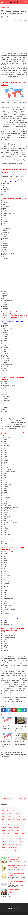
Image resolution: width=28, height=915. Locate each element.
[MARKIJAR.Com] (14, 2)
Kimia (10, 827)
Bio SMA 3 (18, 813)
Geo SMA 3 (19, 822)
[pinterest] (14, 710)
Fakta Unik (11, 819)
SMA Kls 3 (11, 841)
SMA (17, 838)
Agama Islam (5, 808)
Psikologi (23, 833)
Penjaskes (16, 833)
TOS (22, 906)
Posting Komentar (22, 20)
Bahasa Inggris (16, 810)
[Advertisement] (14, 37)
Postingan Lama (22, 798)
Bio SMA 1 (4, 813)
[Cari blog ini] (26, 2)
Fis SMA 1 (18, 819)
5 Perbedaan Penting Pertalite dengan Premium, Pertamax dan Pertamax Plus (16, 891)
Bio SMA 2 (11, 813)
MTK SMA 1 (11, 830)
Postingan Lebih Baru (7, 798)
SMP (21, 841)
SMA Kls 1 (22, 838)
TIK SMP (10, 850)
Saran (18, 906)
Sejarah (4, 838)
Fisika (23, 819)
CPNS (18, 816)
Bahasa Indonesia (6, 810)
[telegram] (24, 710)
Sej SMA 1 (4, 836)
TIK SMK (4, 850)
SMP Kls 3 (18, 844)
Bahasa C (13, 808)
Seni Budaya (11, 838)
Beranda (6, 906)
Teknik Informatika (13, 847)
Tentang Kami (12, 906)
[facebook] (3, 710)
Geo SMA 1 (4, 822)
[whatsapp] (19, 710)
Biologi (3, 816)
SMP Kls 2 (11, 844)
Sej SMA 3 (18, 836)
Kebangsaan (20, 824)
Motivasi (4, 830)
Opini (17, 830)
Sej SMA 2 (11, 836)
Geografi (4, 824)
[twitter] (8, 710)
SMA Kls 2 (4, 841)
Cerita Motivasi (11, 816)
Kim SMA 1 (4, 827)
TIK (20, 847)
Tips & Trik (17, 850)
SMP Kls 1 (4, 844)
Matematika (17, 827)
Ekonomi (4, 819)
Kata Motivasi (11, 824)
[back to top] (24, 911)
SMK (17, 841)
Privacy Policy (11, 908)
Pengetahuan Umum (7, 833)
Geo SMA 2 (12, 822)
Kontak (18, 908)
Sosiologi (4, 847)
